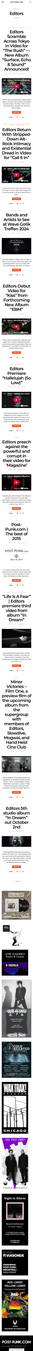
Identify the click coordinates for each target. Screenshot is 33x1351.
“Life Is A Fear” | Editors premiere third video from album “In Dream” (16, 608)
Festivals (19, 210)
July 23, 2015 (12, 751)
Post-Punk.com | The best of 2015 (16, 531)
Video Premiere (21, 27)
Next (18, 881)
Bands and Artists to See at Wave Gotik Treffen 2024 (16, 221)
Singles (18, 124)
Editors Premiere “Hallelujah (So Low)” (16, 375)
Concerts (13, 210)
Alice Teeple (20, 162)
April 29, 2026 (12, 162)
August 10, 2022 (12, 313)
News (16, 437)
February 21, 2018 (11, 387)
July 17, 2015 (12, 831)
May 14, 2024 (12, 233)
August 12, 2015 (11, 624)
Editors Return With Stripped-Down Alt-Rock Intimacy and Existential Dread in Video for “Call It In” (16, 143)
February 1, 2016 (11, 542)
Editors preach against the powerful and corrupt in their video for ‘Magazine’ (16, 453)
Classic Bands (11, 27)
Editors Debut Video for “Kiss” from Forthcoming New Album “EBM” (16, 298)
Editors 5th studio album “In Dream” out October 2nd (16, 817)
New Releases (11, 124)
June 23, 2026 (11, 73)
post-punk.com (21, 73)
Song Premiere (26, 124)
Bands (5, 124)
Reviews (14, 592)
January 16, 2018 (12, 469)
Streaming (12, 125)
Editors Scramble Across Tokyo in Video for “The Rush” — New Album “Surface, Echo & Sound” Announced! (16, 50)
